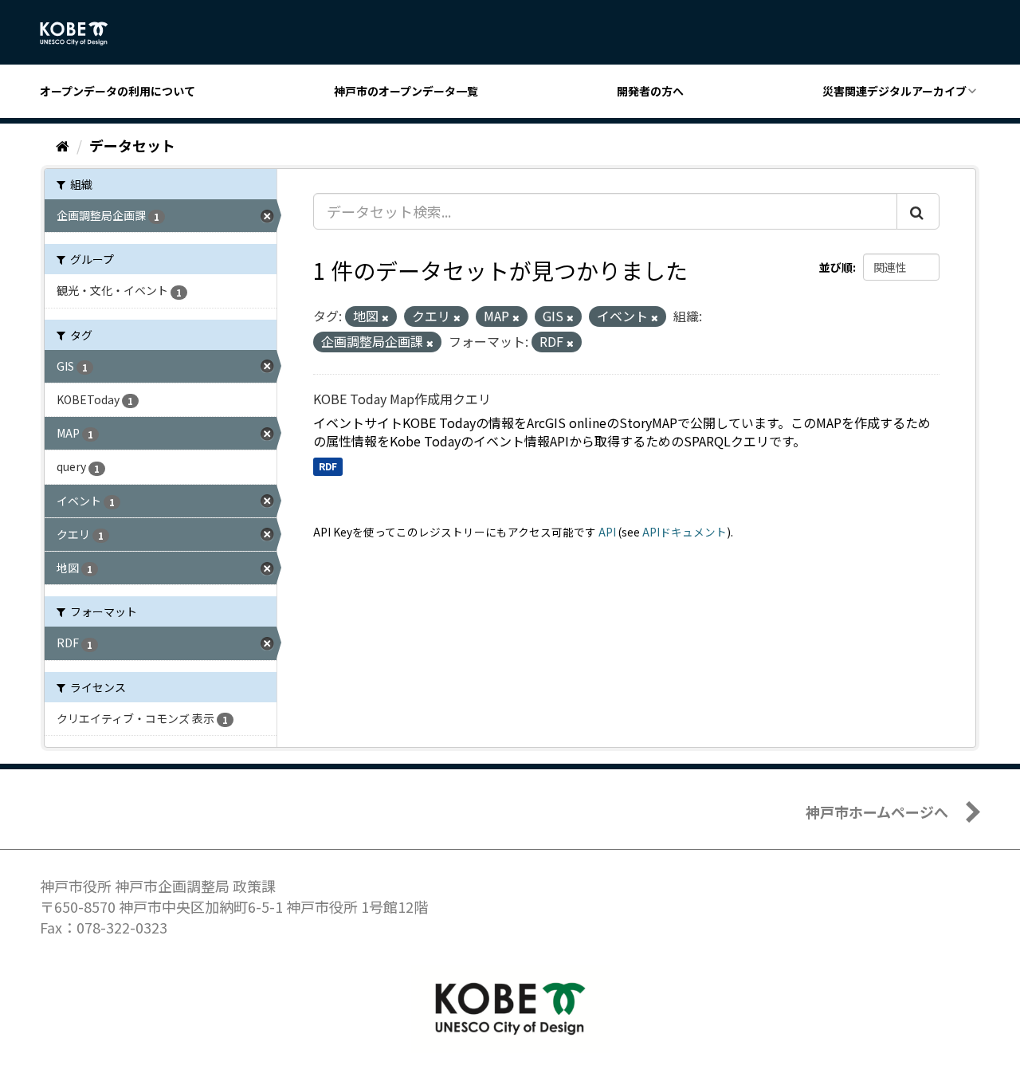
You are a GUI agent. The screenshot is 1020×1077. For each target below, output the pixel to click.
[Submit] (918, 211)
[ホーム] (62, 145)
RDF (328, 466)
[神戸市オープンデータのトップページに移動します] (82, 33)
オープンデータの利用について (117, 91)
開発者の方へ (650, 91)
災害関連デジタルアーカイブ (894, 91)
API (607, 532)
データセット (132, 145)
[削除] (385, 317)
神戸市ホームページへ (877, 811)
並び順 (836, 267)
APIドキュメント (684, 532)
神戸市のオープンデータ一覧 (406, 91)
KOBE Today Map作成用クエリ (402, 398)
